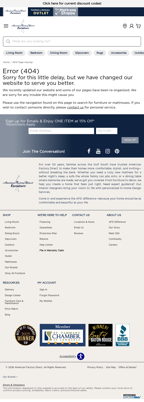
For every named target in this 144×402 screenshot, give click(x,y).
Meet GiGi (114, 233)
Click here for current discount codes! (72, 3)
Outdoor (9, 245)
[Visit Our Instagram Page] (108, 151)
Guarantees (46, 227)
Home (6, 62)
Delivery (9, 289)
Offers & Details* (127, 367)
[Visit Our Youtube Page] (98, 151)
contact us (75, 107)
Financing (45, 222)
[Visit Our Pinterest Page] (117, 151)
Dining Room (58, 53)
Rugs (100, 53)
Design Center (13, 295)
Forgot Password (49, 295)
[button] (6, 26)
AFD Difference (117, 222)
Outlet (8, 256)
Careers (113, 245)
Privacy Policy (95, 367)
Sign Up (130, 140)
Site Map (111, 367)
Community (115, 239)
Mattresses (11, 262)
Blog (7, 315)
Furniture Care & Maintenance (14, 302)
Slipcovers (82, 53)
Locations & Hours (84, 222)
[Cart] (138, 26)
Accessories (119, 53)
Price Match (11, 309)
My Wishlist (46, 301)
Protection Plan (48, 233)
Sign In (43, 289)
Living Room (14, 53)
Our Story (114, 227)
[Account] (131, 26)
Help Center (46, 245)
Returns (44, 239)
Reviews (78, 233)
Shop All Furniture (15, 273)
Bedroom (36, 53)
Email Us (79, 227)
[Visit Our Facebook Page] (89, 151)
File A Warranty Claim (52, 250)
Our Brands (11, 267)
